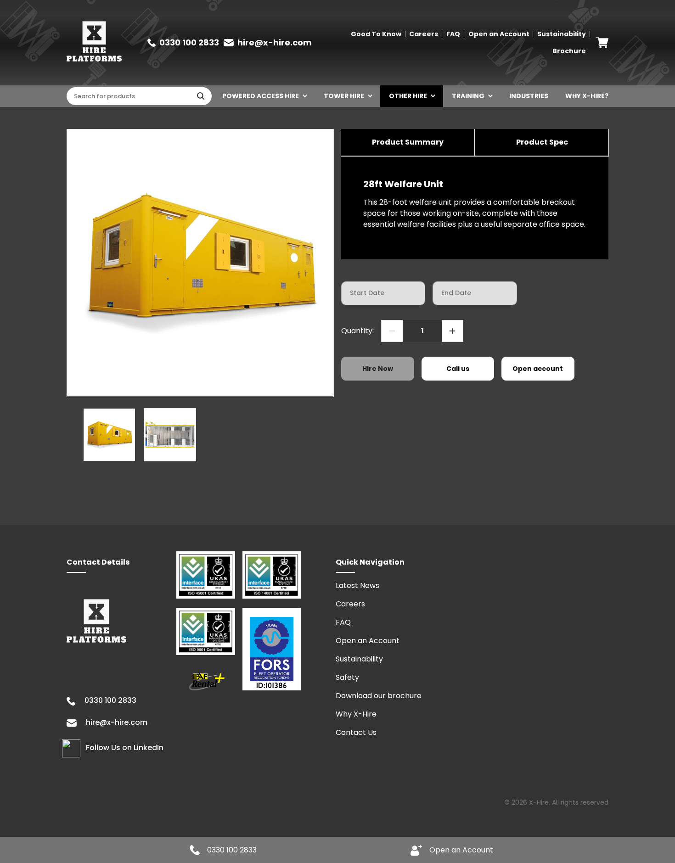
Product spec (542, 142)
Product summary (408, 142)
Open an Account (498, 34)
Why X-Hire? (586, 96)
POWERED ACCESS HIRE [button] (260, 96)
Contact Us (356, 732)
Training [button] (468, 96)
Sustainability (561, 34)
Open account (537, 368)
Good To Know (376, 34)
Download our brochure (379, 695)
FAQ (453, 34)
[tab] (408, 143)
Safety (347, 677)
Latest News (357, 585)
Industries (528, 96)
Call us (457, 368)
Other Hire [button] (408, 96)
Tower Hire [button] (344, 96)
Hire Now (377, 368)
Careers (423, 34)
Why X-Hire (356, 714)
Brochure (569, 51)
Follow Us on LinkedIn (124, 748)
